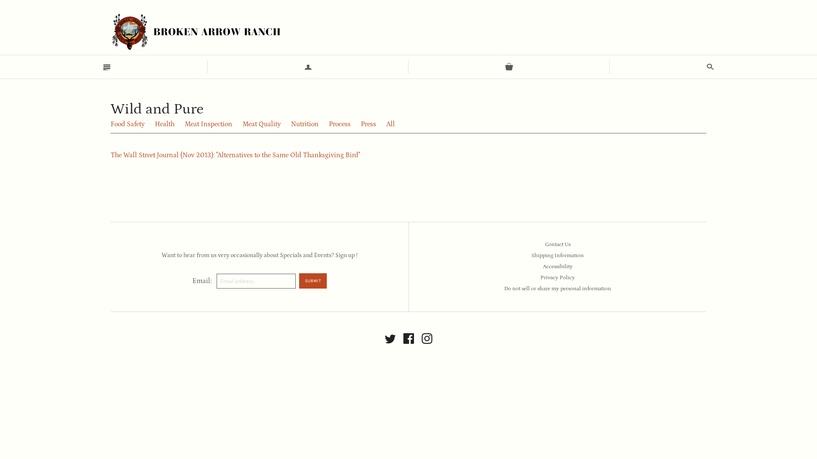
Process (340, 124)
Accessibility (558, 267)
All (390, 124)
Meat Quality (262, 124)
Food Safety (128, 124)
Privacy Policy (557, 278)
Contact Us (558, 244)
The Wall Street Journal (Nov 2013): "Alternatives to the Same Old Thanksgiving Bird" (235, 155)
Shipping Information (557, 255)
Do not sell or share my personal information (557, 289)
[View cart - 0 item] (509, 67)
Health (164, 124)
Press (368, 124)
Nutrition (305, 124)
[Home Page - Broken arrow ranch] (196, 32)
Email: (201, 281)
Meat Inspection (208, 124)
